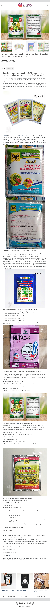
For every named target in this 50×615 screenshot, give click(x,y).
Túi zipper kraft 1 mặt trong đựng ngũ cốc (40, 591)
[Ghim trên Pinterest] (11, 61)
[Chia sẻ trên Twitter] (7, 61)
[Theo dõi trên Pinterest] (28, 603)
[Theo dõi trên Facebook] (16, 603)
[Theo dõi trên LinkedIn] (30, 603)
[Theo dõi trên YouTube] (33, 603)
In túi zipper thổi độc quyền (23, 590)
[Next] (46, 25)
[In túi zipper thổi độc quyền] (25, 581)
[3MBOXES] (25, 5)
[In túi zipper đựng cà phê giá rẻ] (8, 581)
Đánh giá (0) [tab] (10, 68)
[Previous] (3, 25)
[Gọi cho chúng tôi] (25, 603)
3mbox (9, 555)
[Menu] (2, 5)
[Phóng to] (2, 39)
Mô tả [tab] (3, 68)
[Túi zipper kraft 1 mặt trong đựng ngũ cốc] (41, 581)
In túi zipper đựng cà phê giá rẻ (7, 590)
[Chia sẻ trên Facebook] (4, 61)
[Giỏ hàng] (48, 5)
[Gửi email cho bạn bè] (9, 61)
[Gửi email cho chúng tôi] (22, 603)
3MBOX (17, 423)
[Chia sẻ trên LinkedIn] (14, 61)
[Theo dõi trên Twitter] (19, 603)
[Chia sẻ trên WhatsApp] (2, 61)
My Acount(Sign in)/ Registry (25, 0)
